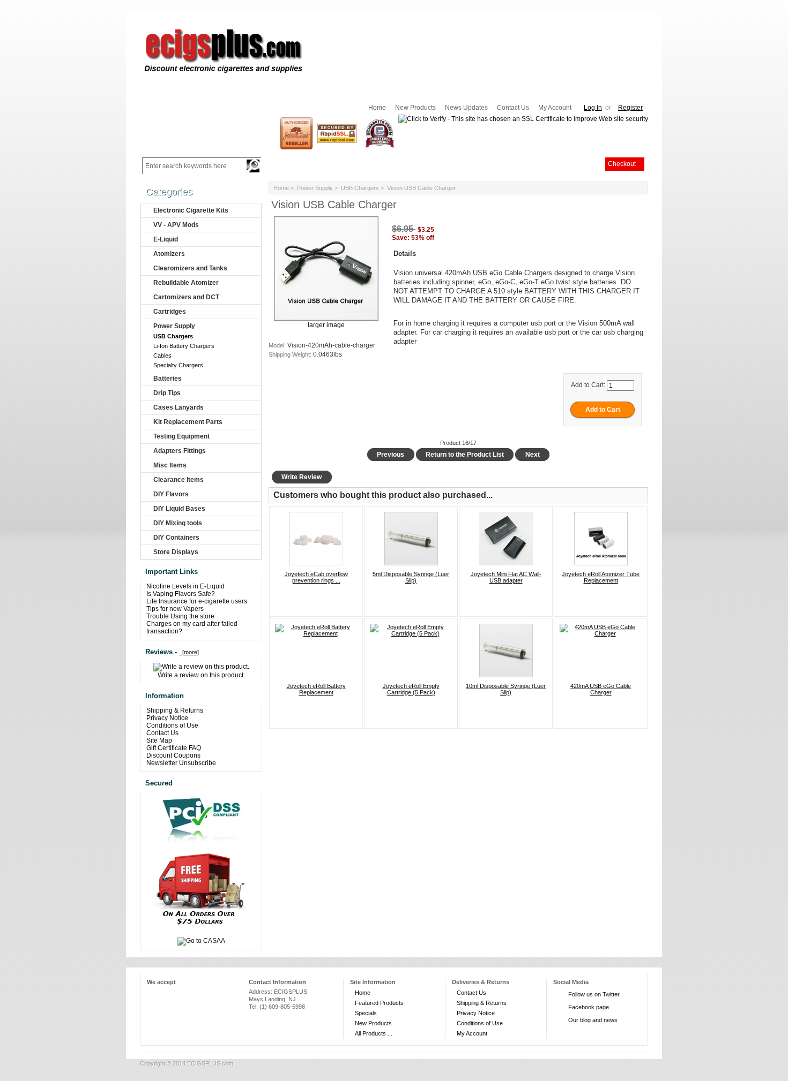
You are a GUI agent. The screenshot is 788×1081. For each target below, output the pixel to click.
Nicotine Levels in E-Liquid (185, 586)
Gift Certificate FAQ (173, 748)
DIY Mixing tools (177, 523)
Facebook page (588, 1007)
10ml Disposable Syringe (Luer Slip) (506, 689)
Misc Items (170, 465)
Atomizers (169, 254)
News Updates (466, 107)
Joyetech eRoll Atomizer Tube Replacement (601, 577)
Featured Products (379, 1003)
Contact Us (513, 107)
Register (630, 107)
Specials (366, 1013)
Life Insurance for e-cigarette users (196, 601)
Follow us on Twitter (594, 994)
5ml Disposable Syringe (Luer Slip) (411, 577)
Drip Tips (167, 393)
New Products (415, 107)
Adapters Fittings (179, 451)
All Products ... (373, 1033)
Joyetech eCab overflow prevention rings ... (316, 577)
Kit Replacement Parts (187, 422)
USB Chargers (360, 188)
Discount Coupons (173, 755)
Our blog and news (593, 1020)
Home (377, 107)
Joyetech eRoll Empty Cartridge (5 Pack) (411, 689)
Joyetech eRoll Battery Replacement (316, 689)
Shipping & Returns (174, 710)
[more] (189, 652)
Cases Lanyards (178, 407)
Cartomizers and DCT (186, 297)
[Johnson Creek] (296, 133)
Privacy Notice (167, 718)
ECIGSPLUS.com (210, 1063)
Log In (593, 107)
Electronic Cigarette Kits (190, 210)
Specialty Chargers (177, 365)
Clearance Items (178, 479)
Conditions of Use (172, 725)
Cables (162, 355)
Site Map (159, 740)
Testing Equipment (181, 436)
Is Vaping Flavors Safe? (180, 594)
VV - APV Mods (176, 225)
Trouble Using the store (180, 616)
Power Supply (315, 188)
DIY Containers (176, 537)
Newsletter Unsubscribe (181, 763)
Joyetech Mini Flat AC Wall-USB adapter (506, 577)
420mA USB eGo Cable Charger (600, 689)
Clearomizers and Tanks (190, 268)
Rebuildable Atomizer (186, 282)
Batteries (167, 378)
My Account (554, 107)
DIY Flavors (171, 494)
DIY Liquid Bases (179, 508)
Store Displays (175, 552)
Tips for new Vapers (175, 609)
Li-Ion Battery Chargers (183, 346)
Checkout (622, 164)
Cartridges (169, 311)
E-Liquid (165, 239)
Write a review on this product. (201, 675)
